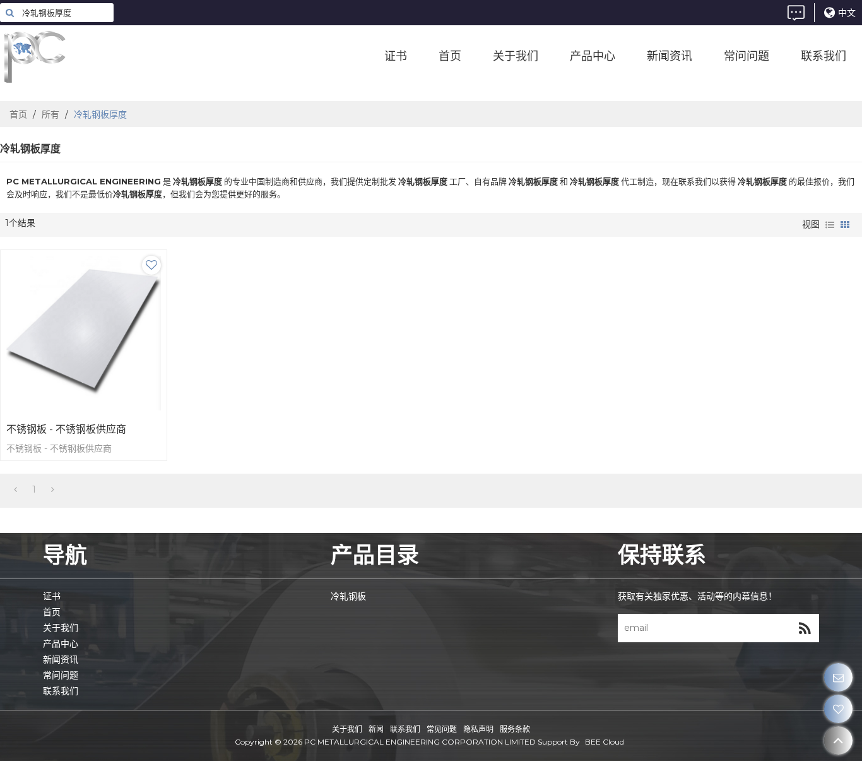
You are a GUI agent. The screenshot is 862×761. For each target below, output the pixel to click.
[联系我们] (838, 677)
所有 (50, 114)
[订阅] (805, 628)
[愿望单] (838, 709)
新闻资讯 (669, 57)
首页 (450, 57)
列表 (829, 225)
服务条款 (515, 729)
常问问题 (746, 57)
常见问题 (442, 729)
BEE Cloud (604, 741)
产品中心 (592, 57)
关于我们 (515, 57)
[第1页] (15, 489)
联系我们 (823, 57)
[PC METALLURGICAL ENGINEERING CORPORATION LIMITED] (94, 56)
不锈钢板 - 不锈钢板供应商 (66, 429)
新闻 (376, 729)
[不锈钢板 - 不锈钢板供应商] (83, 333)
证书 (395, 57)
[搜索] (9, 12)
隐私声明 (478, 729)
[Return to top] (838, 740)
